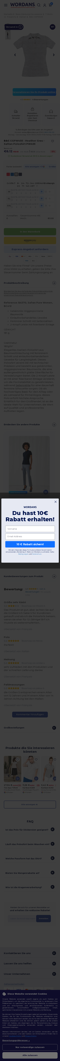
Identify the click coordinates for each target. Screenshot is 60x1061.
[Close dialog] (55, 501)
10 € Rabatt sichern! (30, 544)
